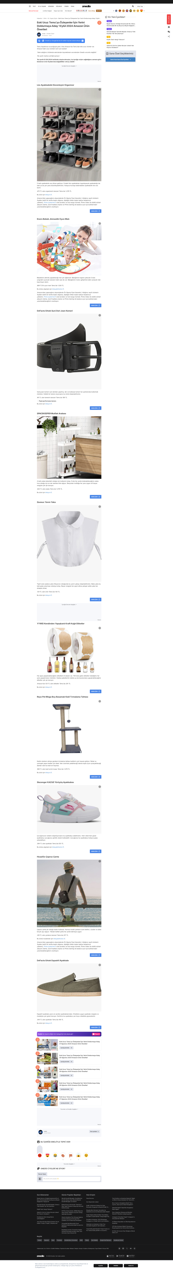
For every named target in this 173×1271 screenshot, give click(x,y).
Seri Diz (99, 10)
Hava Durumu (90, 1198)
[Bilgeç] (120, 10)
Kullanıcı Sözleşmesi (89, 1248)
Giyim (55, 18)
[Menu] (30, 6)
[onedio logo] (86, 6)
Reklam (72, 1248)
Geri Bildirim (47, 1248)
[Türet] (116, 10)
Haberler (39, 18)
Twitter (39, 1240)
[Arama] (133, 6)
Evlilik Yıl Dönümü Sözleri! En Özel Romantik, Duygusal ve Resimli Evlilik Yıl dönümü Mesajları (97, 1207)
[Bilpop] (123, 10)
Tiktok (87, 1240)
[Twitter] (126, 1248)
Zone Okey (91, 11)
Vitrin (44, 18)
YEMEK (66, 6)
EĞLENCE (59, 6)
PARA (72, 6)
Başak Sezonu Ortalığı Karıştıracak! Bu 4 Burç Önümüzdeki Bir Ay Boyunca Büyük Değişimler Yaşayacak (121, 25)
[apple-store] (111, 1256)
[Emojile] (127, 10)
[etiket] (99, 23)
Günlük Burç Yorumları (71, 1240)
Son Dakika (94, 1240)
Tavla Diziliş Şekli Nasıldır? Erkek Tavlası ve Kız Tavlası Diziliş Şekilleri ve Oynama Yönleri (97, 1230)
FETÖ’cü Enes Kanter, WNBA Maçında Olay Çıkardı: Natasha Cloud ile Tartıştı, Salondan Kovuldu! (72, 1212)
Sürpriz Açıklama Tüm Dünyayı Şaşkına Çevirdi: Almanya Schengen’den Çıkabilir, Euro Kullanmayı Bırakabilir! (72, 1218)
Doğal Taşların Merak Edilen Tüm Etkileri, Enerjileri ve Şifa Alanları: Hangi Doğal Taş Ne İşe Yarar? (97, 1216)
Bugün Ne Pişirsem (105, 1240)
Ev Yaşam (51, 18)
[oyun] (130, 10)
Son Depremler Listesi (92, 1202)
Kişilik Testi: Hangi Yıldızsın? (116, 39)
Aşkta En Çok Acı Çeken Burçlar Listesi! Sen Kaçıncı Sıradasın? (120, 46)
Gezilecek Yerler (118, 1240)
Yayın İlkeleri (98, 1248)
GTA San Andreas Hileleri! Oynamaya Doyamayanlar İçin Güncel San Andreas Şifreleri (123, 1228)
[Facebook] (123, 1248)
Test (108, 37)
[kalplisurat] (138, 10)
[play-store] (121, 1256)
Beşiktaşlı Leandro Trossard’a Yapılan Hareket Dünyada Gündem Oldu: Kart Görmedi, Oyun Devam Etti (72, 1231)
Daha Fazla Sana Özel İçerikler (119, 59)
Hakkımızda (40, 1248)
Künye (104, 1248)
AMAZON (94, 211)
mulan (48, 33)
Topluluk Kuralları (64, 1248)
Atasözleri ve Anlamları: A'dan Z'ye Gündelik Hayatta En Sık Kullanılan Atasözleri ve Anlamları (95, 1225)
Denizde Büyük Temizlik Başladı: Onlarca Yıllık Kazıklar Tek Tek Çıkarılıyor (121, 32)
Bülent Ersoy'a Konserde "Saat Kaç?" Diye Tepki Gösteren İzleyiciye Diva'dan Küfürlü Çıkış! (72, 1206)
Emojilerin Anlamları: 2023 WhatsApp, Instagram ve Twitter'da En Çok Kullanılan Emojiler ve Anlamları (97, 1221)
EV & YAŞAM (42, 6)
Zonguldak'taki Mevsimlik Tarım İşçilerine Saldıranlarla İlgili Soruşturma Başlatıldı (72, 1225)
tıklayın (47, 195)
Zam (53, 1240)
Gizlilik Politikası (55, 1248)
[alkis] (134, 10)
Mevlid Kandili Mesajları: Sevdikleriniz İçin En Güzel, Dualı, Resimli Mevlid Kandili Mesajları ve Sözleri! (72, 1200)
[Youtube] (130, 1248)
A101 (81, 1240)
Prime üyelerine (49, 202)
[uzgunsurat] (141, 10)
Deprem (46, 1240)
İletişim (76, 1248)
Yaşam (109, 21)
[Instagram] (119, 1248)
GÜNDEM (51, 6)
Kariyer (81, 1248)
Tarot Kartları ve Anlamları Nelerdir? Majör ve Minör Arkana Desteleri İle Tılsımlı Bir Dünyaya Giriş (123, 1200)
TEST (34, 6)
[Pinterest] (134, 1248)
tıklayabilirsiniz (57, 289)
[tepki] (40, 1155)
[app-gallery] (131, 1256)
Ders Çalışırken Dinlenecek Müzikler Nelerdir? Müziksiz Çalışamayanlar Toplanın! (122, 1214)
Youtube (59, 1240)
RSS (108, 1248)
